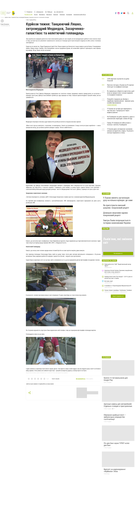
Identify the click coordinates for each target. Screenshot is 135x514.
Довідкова (62, 14)
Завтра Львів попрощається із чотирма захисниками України (117, 221)
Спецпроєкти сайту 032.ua (80, 14)
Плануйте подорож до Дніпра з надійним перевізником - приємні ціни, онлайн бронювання (120, 101)
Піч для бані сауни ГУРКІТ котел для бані (116, 444)
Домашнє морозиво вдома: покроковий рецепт (115, 214)
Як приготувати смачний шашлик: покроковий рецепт (116, 206)
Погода (36, 14)
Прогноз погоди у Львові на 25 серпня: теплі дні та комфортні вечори (120, 86)
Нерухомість (42, 14)
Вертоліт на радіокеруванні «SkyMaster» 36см (114, 470)
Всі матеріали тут (118, 253)
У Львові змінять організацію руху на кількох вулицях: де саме (118, 199)
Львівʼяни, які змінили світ (117, 240)
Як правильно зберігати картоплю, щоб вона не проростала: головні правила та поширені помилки (120, 93)
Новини (29, 12)
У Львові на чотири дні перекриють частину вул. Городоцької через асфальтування (119, 110)
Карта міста (49, 14)
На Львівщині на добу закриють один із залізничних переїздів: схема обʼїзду (120, 117)
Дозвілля (59, 12)
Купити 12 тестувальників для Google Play (116, 379)
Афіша (49, 12)
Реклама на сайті (28, 14)
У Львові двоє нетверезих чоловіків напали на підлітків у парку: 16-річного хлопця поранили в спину (120, 131)
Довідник (39, 12)
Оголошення (69, 14)
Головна (2, 17)
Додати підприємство (118, 296)
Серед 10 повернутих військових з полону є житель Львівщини (119, 124)
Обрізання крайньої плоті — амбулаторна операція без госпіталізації (115, 417)
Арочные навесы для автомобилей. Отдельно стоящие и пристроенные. (118, 405)
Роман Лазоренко (5, 24)
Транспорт (55, 14)
